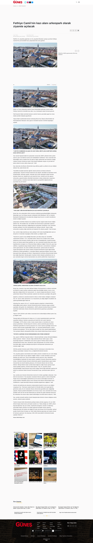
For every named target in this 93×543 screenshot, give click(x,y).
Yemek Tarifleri (52, 526)
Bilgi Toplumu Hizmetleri (66, 536)
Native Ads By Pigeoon (53, 432)
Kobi (50, 528)
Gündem (38, 522)
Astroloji (51, 524)
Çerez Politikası (41, 536)
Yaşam (38, 528)
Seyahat (51, 522)
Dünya (44, 524)
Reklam (33, 536)
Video (58, 526)
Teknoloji (44, 526)
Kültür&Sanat (45, 528)
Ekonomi (44, 522)
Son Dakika (59, 528)
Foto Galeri (59, 524)
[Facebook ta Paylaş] (75, 30)
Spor (38, 524)
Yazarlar (58, 522)
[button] (76, 51)
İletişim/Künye (24, 536)
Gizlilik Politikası (52, 536)
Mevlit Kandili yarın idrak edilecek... (35, 481)
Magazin (38, 526)
